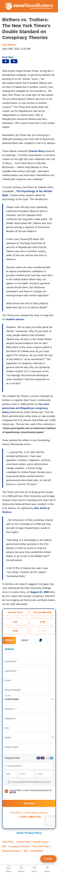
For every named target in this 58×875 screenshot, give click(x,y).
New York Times (41, 846)
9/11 (26, 851)
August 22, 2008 (39, 592)
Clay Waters (9, 44)
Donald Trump (40, 842)
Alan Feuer (8, 842)
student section (15, 319)
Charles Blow (36, 151)
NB (4, 846)
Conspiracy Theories (19, 846)
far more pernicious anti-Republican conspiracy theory (25, 408)
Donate (48, 858)
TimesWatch (36, 851)
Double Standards (11, 851)
